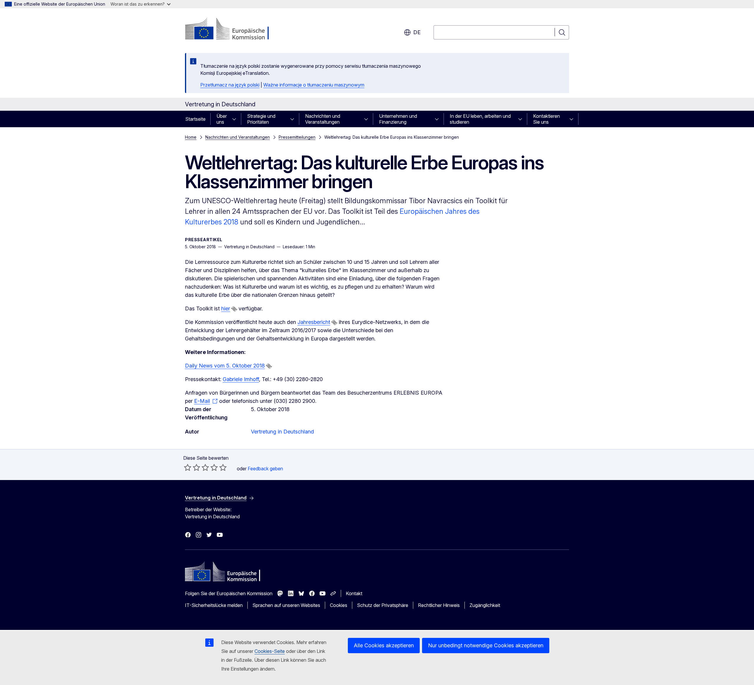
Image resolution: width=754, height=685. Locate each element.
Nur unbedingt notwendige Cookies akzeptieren (485, 645)
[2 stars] (192, 467)
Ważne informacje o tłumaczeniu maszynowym (313, 85)
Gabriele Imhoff (241, 379)
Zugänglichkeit (484, 605)
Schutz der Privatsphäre (382, 605)
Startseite (195, 119)
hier (225, 308)
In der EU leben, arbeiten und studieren (480, 119)
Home (190, 137)
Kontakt (354, 593)
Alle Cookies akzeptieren (384, 645)
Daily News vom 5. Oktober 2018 (225, 366)
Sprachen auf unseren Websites (286, 605)
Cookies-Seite (269, 651)
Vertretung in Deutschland (282, 431)
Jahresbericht (313, 322)
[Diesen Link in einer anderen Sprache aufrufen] (234, 309)
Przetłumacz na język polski (229, 85)
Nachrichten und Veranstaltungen (322, 119)
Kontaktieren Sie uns (546, 119)
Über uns (221, 119)
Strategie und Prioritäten (261, 119)
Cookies (338, 605)
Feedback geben (265, 468)
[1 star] (187, 467)
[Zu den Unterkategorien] (236, 119)
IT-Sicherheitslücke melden (214, 605)
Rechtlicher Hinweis (439, 605)
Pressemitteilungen (297, 137)
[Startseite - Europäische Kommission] (232, 29)
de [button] (417, 32)
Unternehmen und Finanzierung (398, 119)
